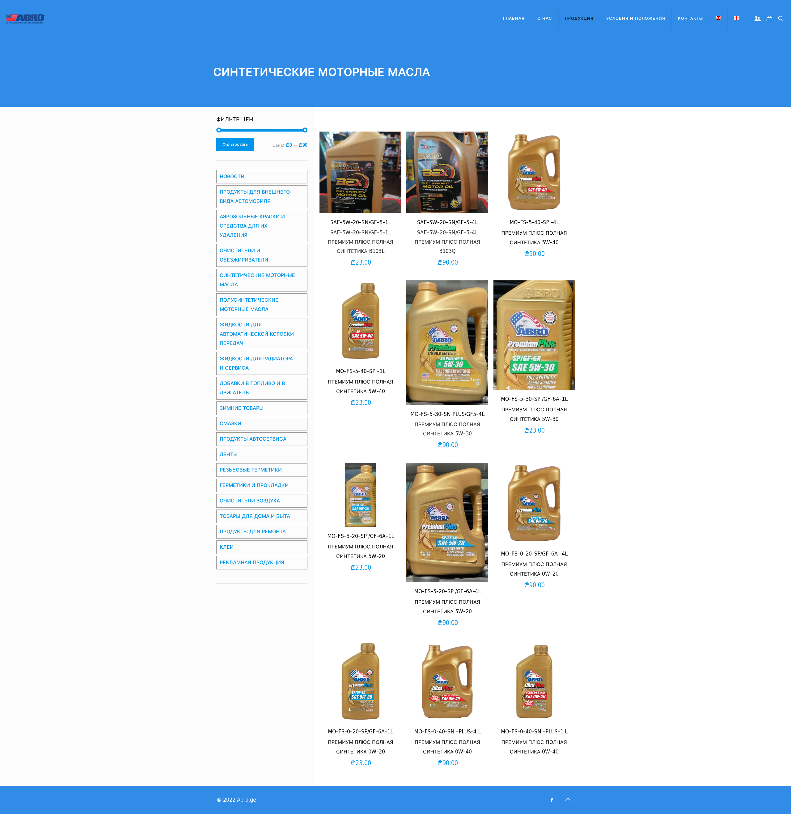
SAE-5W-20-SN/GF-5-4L (447, 222)
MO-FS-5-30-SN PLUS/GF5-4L (447, 414)
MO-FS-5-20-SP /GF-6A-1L (360, 536)
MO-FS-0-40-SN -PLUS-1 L (534, 732)
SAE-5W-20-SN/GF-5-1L (360, 222)
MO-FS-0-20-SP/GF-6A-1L (360, 732)
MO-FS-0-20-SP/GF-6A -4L (534, 554)
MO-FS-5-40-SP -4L (534, 222)
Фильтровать (235, 144)
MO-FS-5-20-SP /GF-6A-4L (447, 591)
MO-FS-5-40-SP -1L (360, 371)
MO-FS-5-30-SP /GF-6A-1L (534, 399)
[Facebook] (551, 800)
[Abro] (25, 18)
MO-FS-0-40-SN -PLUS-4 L (447, 732)
